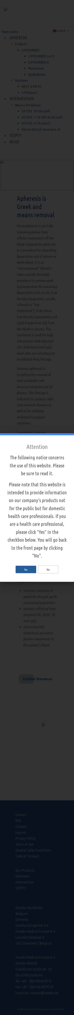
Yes (26, 569)
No (48, 569)
